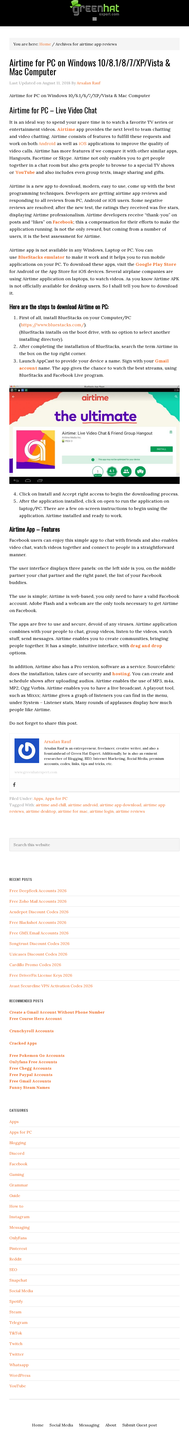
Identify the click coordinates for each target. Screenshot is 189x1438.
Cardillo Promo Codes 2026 (35, 964)
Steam (15, 1311)
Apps (38, 798)
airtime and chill (51, 804)
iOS (83, 143)
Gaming (16, 1174)
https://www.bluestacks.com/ (52, 325)
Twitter (16, 1354)
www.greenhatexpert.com (36, 772)
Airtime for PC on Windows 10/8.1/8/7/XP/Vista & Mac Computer (90, 67)
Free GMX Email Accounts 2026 (38, 932)
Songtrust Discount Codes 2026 (39, 943)
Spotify (16, 1301)
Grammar (18, 1185)
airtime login (102, 811)
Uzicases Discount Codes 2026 (38, 954)
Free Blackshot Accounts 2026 (37, 922)
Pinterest (18, 1248)
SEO (13, 1269)
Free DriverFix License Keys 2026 (40, 975)
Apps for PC (56, 798)
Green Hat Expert (94, 8)
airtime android (83, 804)
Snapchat (18, 1280)
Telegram (18, 1322)
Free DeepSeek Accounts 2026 (37, 890)
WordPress (20, 1375)
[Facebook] (14, 785)
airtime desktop (41, 811)
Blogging (17, 1142)
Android (47, 143)
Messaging (19, 1227)
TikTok (15, 1333)
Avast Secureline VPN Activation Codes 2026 (51, 985)
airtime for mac (73, 811)
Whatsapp (19, 1364)
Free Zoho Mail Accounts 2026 (37, 901)
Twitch (15, 1343)
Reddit (15, 1259)
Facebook (18, 1163)
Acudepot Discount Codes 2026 (38, 911)
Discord (16, 1153)
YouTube (17, 1385)
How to (16, 1206)
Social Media (21, 1290)
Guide (14, 1195)
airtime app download (120, 804)
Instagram (19, 1216)
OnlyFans (18, 1237)
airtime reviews (130, 811)
